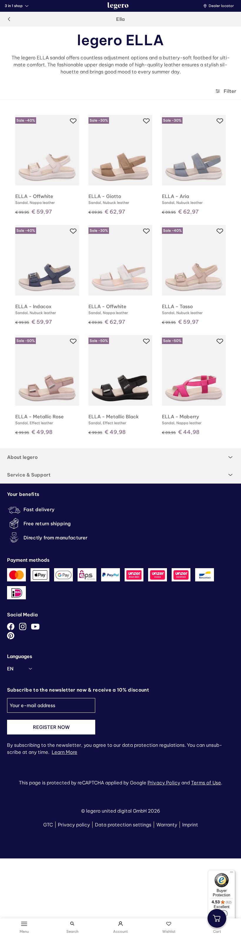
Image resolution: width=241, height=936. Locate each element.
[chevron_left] (9, 19)
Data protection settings (123, 825)
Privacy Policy (164, 783)
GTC (48, 825)
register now (51, 727)
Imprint (190, 825)
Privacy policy (74, 825)
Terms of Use (206, 783)
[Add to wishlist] (73, 120)
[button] (220, 6)
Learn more (64, 752)
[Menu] (231, 873)
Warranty (166, 825)
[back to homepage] (117, 5)
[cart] (217, 918)
